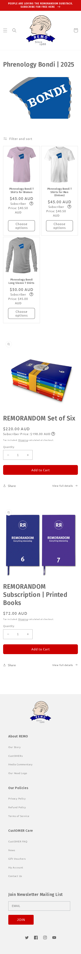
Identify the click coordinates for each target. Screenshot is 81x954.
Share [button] (12, 486)
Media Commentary (20, 764)
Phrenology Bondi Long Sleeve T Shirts (21, 281)
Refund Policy (17, 807)
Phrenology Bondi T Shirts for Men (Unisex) (59, 192)
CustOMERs (15, 755)
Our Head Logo (17, 773)
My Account (15, 867)
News (11, 850)
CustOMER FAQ (17, 841)
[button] (5, 30)
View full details (62, 485)
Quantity (8, 447)
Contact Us (15, 876)
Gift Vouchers (17, 858)
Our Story (14, 747)
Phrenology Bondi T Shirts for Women (21, 190)
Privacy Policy (17, 798)
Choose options (21, 225)
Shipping (23, 439)
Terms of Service (18, 816)
